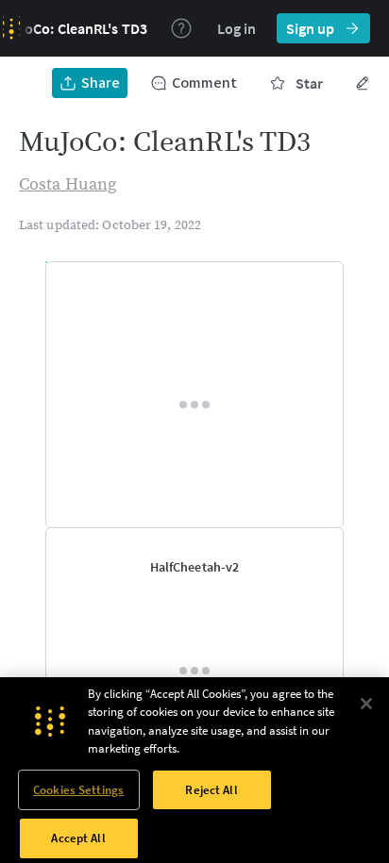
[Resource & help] (181, 28)
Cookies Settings (78, 790)
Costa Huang (67, 184)
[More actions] (362, 83)
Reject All (211, 790)
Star (309, 83)
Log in (236, 28)
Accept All (78, 838)
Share (100, 83)
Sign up (310, 28)
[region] (194, 770)
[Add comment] (317, 277)
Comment (204, 83)
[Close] (366, 703)
